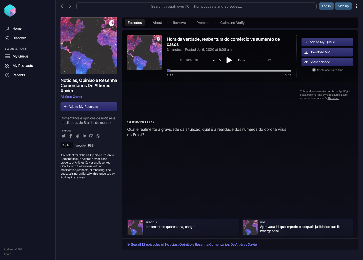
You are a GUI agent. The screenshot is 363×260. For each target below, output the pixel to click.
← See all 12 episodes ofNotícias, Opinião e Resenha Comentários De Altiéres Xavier (192, 244)
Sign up (343, 6)
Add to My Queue (322, 42)
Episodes (135, 22)
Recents (19, 75)
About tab (333, 98)
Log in (326, 6)
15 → (241, 60)
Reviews (179, 22)
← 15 (217, 60)
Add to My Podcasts (83, 107)
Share (320, 62)
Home (17, 28)
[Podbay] (10, 15)
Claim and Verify (232, 22)
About (7, 254)
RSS (91, 145)
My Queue (20, 56)
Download (320, 52)
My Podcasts (23, 65)
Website (81, 145)
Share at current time (330, 70)
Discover (19, 38)
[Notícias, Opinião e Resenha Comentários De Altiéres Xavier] (88, 45)
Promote (203, 22)
